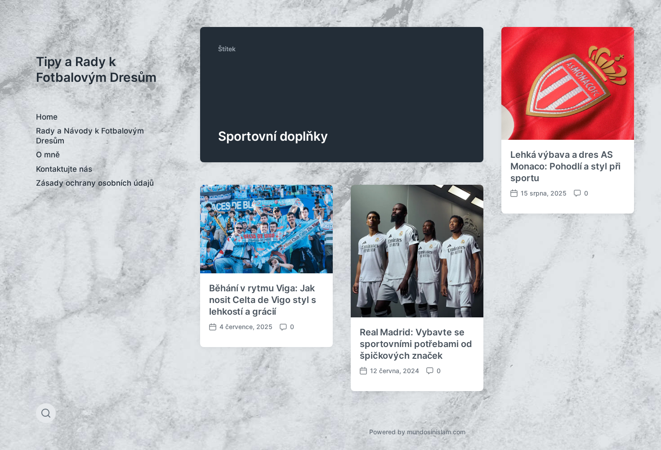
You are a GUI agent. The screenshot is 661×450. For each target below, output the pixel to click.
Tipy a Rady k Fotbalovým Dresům (96, 69)
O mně (48, 154)
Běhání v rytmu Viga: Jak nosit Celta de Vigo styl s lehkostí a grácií (262, 300)
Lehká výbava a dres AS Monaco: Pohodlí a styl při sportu (565, 166)
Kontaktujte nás (64, 169)
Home (47, 116)
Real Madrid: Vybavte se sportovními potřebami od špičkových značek (416, 344)
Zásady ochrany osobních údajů (95, 182)
